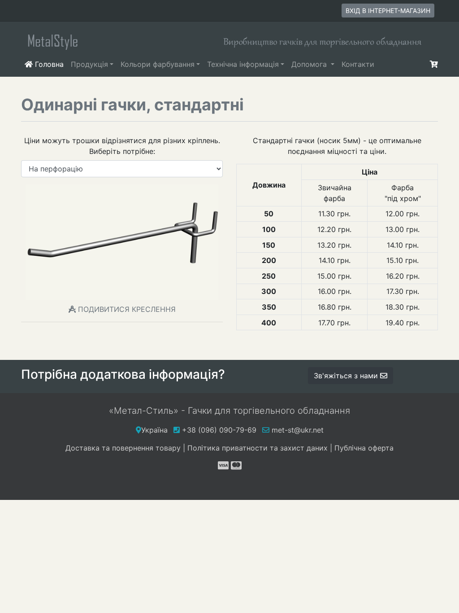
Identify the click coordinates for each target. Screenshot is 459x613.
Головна (50, 64)
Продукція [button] (89, 64)
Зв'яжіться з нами (347, 375)
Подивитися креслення (127, 309)
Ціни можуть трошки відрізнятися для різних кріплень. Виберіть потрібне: (122, 146)
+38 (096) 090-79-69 (219, 429)
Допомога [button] (310, 64)
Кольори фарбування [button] (158, 64)
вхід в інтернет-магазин (388, 10)
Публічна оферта (364, 447)
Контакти (358, 64)
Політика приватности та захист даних (257, 447)
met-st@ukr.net (296, 429)
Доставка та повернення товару (123, 447)
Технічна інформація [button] (243, 64)
